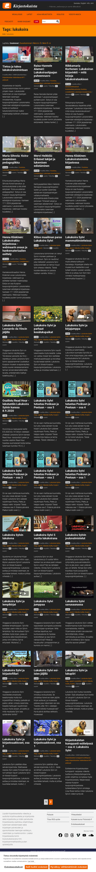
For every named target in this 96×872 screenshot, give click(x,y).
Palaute (50, 815)
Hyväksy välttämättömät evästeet (68, 867)
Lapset (29, 14)
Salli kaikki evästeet (36, 867)
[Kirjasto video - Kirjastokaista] (6, 5)
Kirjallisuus (17, 14)
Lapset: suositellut (75, 681)
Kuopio (87, 248)
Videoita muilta (75, 14)
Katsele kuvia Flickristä (80, 819)
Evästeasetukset (13, 867)
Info (88, 3)
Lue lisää (31, 861)
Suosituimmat (26, 43)
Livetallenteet (38, 83)
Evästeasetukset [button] (78, 824)
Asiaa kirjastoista (44, 14)
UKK (92, 3)
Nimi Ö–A (46, 43)
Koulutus (60, 14)
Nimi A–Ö (37, 43)
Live (36, 22)
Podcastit (9, 22)
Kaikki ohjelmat (24, 22)
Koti (6, 14)
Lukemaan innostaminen (51, 83)
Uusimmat (14, 43)
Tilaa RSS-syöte (53, 819)
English (83, 3)
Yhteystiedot (76, 815)
